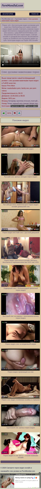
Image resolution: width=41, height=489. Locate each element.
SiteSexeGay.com (18, 27)
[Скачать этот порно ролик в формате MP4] (19, 113)
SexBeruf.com (16, 38)
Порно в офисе (32, 106)
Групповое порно (17, 106)
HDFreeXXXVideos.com (28, 33)
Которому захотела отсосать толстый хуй (24, 101)
